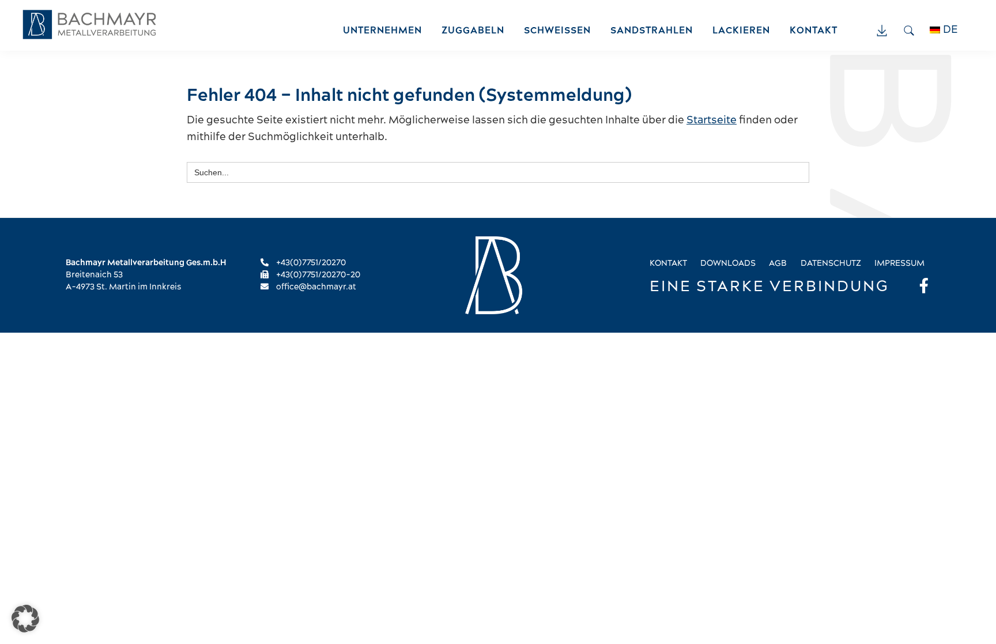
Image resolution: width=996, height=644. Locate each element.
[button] (25, 618)
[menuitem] (950, 30)
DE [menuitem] (950, 29)
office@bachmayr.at (315, 287)
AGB (778, 263)
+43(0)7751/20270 (310, 263)
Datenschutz (831, 263)
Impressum (899, 263)
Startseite (711, 120)
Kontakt (668, 263)
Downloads (728, 263)
